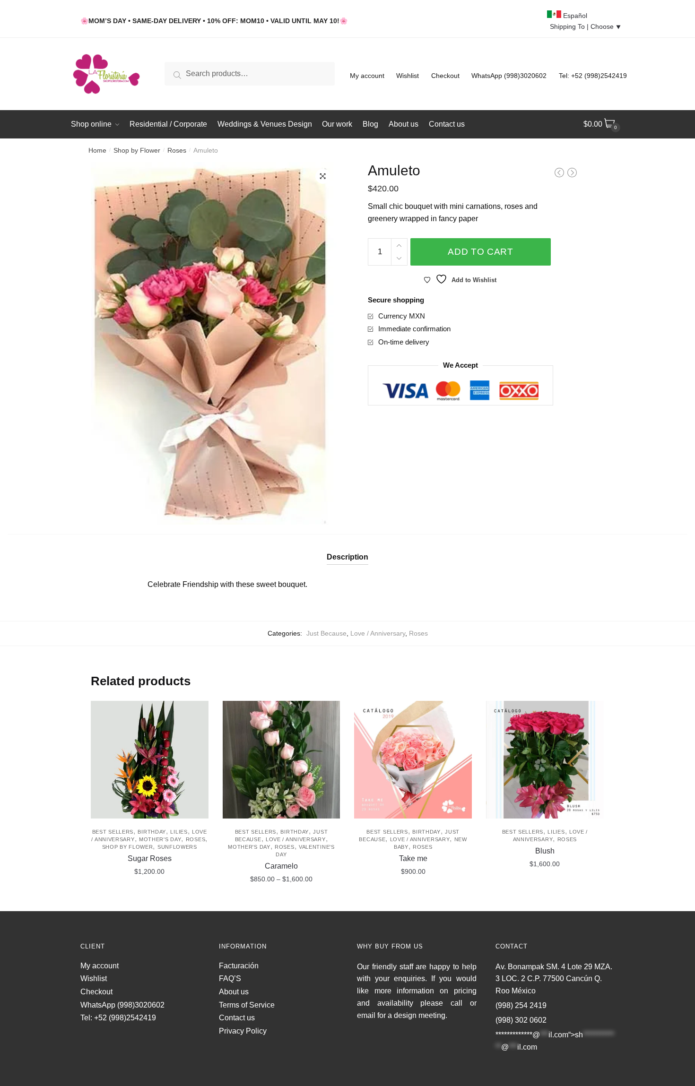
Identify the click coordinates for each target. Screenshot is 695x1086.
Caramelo (281, 866)
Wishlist (407, 75)
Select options (281, 900)
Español (574, 15)
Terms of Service (247, 1005)
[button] (322, 176)
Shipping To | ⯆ (585, 26)
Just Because (326, 633)
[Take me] (413, 760)
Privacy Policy (243, 1031)
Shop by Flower (136, 150)
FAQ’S (230, 978)
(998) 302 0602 (521, 1020)
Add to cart (480, 252)
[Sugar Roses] (149, 760)
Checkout (445, 75)
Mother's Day (160, 839)
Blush (545, 851)
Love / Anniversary (377, 633)
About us (234, 992)
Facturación (239, 966)
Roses (176, 150)
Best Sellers (112, 832)
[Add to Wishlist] (197, 713)
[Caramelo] (281, 760)
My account (367, 75)
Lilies (178, 832)
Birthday (152, 832)
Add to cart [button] (149, 900)
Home (97, 150)
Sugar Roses (150, 858)
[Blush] (545, 760)
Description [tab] (347, 557)
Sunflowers (177, 847)
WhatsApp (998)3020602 (509, 75)
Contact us (237, 1018)
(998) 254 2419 (521, 1005)
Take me (413, 858)
